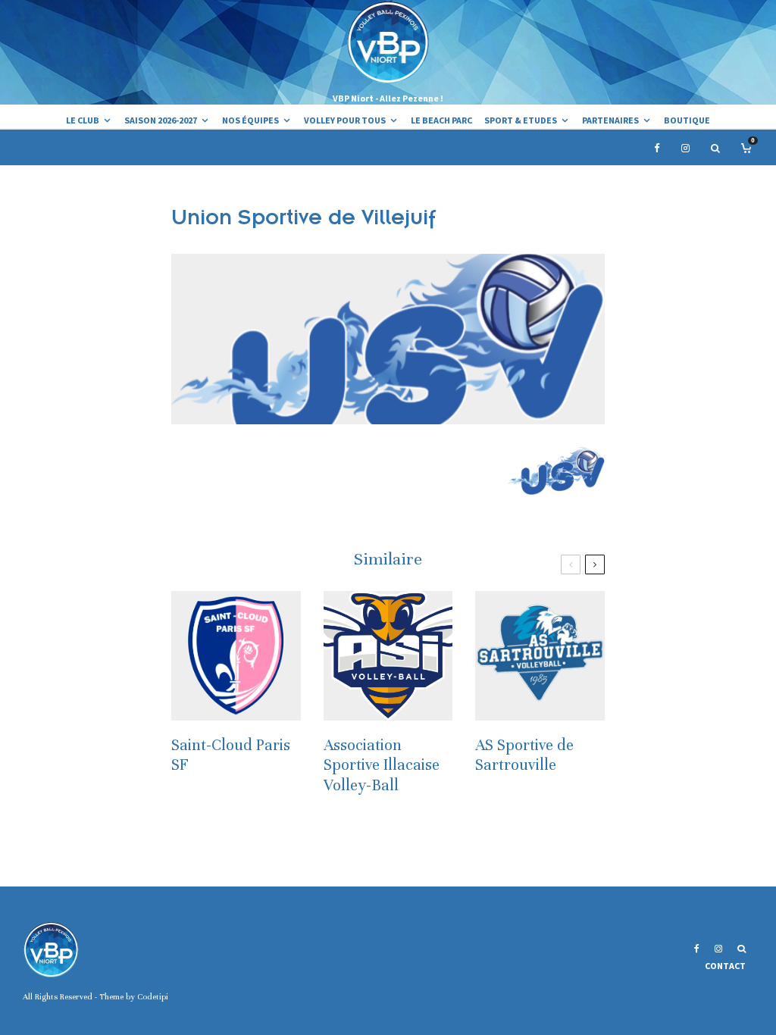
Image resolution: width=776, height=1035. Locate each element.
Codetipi (152, 996)
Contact (725, 965)
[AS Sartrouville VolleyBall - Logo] (540, 656)
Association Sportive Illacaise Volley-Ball (382, 765)
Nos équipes (250, 120)
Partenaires (610, 120)
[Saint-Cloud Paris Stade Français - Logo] (236, 656)
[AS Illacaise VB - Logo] (388, 656)
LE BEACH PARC (441, 120)
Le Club (82, 120)
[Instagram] (685, 147)
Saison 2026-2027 (160, 120)
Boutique (687, 120)
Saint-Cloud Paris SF (230, 755)
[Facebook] (657, 147)
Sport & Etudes (520, 120)
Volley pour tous (345, 120)
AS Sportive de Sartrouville (524, 755)
